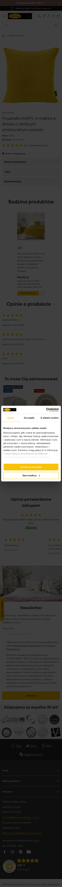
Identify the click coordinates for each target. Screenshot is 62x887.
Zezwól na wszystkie (31, 467)
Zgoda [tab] (10, 418)
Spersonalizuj (29, 475)
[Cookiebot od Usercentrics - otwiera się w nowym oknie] (46, 410)
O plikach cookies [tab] (50, 418)
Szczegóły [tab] (29, 418)
